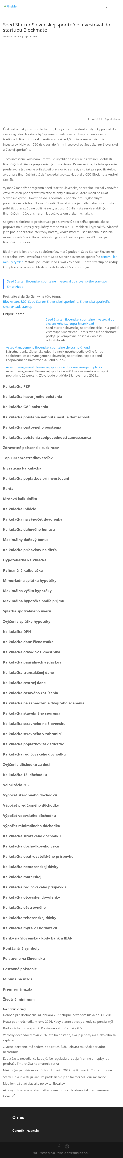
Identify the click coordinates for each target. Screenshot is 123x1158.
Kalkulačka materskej (22, 876)
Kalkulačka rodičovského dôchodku (34, 754)
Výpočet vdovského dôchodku (29, 815)
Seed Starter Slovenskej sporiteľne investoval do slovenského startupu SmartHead (80, 321)
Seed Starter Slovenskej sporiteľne (53, 301)
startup (26, 306)
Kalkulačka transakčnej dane (28, 672)
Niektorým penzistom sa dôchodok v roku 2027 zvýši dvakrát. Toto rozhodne (57, 1070)
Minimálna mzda (18, 979)
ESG (23, 301)
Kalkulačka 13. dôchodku (25, 774)
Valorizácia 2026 (17, 784)
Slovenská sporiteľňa (95, 301)
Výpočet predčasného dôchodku (31, 805)
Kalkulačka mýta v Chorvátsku (30, 927)
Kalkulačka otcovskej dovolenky (31, 897)
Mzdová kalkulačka (20, 498)
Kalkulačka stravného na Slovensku (34, 723)
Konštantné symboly (21, 948)
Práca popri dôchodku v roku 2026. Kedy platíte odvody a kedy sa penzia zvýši (58, 1022)
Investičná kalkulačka (22, 468)
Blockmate (11, 301)
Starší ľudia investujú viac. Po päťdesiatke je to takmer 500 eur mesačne (54, 1077)
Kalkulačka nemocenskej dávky (30, 866)
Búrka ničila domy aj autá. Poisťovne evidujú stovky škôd (43, 1028)
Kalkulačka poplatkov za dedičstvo (33, 743)
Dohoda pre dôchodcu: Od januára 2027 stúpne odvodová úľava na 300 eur (57, 1015)
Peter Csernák (13, 36)
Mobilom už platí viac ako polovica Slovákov (34, 1083)
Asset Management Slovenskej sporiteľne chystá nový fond (48, 347)
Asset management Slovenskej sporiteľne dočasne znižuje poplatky (54, 367)
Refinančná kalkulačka (23, 570)
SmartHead (11, 306)
